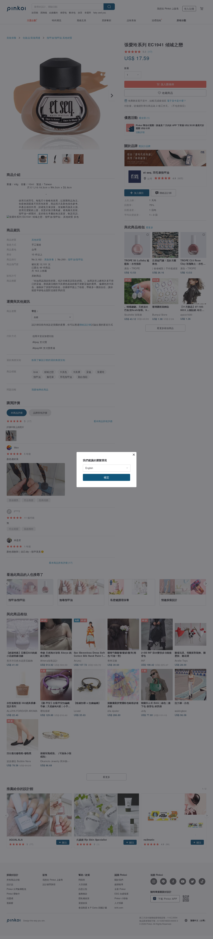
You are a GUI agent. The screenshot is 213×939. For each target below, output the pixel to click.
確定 (106, 477)
